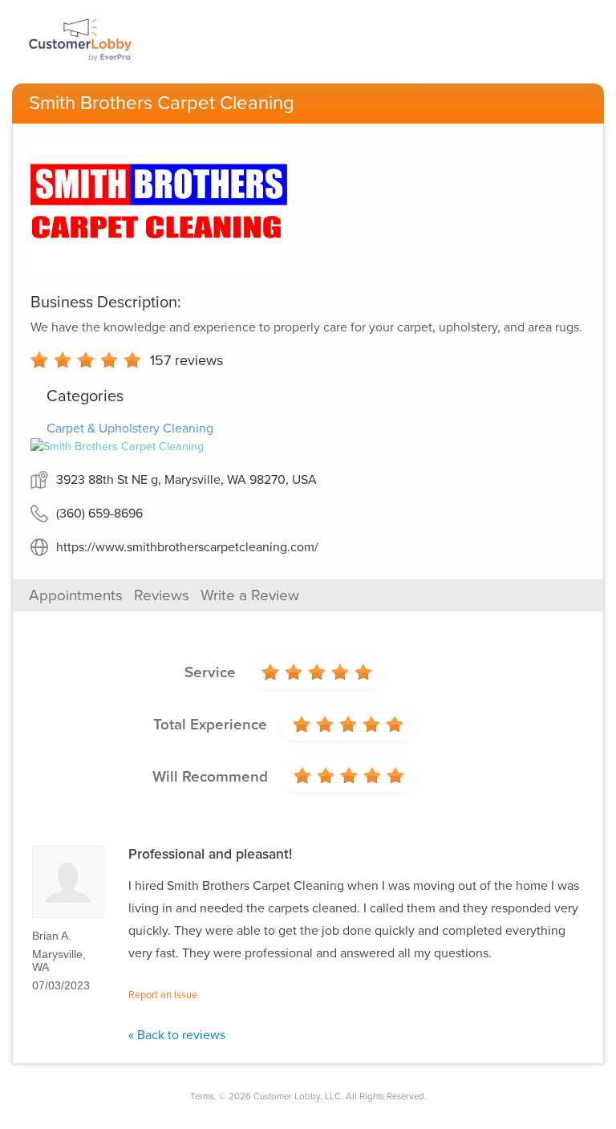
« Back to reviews (176, 1035)
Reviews (161, 595)
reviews (186, 360)
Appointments (76, 595)
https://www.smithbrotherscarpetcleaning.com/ (187, 547)
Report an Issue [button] (162, 995)
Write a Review (250, 595)
